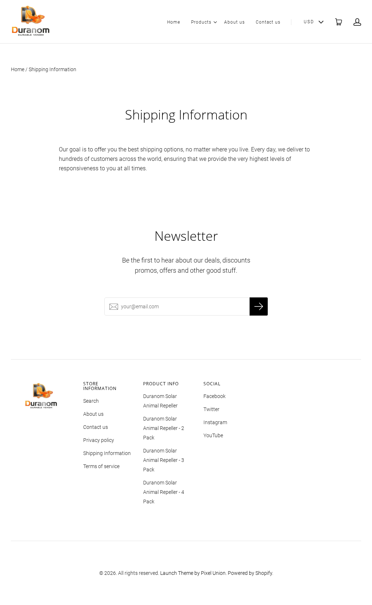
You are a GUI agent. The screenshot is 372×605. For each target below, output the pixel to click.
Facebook (214, 396)
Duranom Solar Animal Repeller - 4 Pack (163, 492)
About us (234, 22)
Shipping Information (107, 453)
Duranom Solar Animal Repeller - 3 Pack (163, 460)
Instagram (215, 422)
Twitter (211, 409)
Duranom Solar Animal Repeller (160, 401)
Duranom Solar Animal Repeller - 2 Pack (163, 428)
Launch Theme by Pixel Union (193, 573)
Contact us (268, 22)
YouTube (213, 435)
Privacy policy (98, 440)
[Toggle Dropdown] (215, 22)
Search (91, 401)
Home (173, 22)
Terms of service (101, 466)
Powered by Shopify (250, 573)
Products (201, 22)
